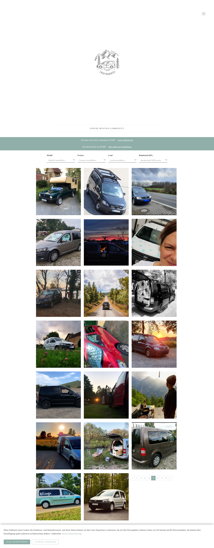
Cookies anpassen (45, 542)
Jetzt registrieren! (125, 146)
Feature (81, 161)
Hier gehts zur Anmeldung (120, 152)
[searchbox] (59, 166)
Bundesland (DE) (146, 161)
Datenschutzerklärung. (72, 533)
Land (110, 161)
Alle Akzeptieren (17, 542)
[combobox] (61, 166)
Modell (49, 161)
